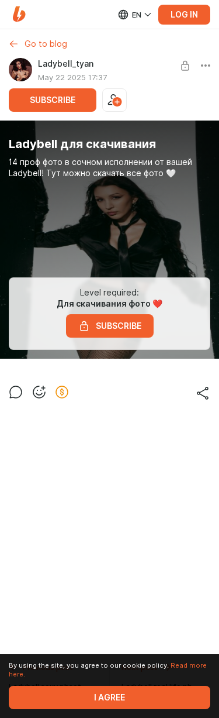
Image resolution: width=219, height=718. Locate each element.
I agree (109, 697)
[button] (19, 14)
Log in (184, 14)
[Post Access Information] (185, 65)
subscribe (52, 100)
